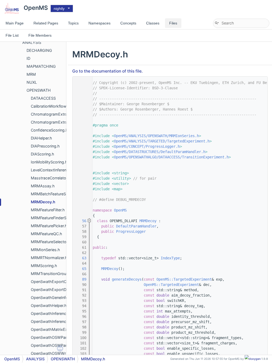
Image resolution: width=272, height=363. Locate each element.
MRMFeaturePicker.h (49, 225)
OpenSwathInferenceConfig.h (57, 313)
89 (81, 279)
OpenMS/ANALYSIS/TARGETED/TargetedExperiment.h (162, 141)
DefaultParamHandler (136, 226)
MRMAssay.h (43, 186)
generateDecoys (127, 279)
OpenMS (120, 210)
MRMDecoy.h (43, 202)
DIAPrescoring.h (45, 146)
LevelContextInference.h (52, 170)
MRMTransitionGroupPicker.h (57, 273)
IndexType (170, 258)
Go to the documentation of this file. (107, 71)
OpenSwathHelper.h (49, 305)
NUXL (32, 82)
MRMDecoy (147, 221)
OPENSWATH (39, 90)
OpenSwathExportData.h (53, 289)
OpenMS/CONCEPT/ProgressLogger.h (147, 146)
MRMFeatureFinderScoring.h (56, 218)
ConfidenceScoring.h (49, 130)
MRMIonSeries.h (45, 249)
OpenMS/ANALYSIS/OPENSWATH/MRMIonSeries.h (156, 136)
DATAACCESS (43, 98)
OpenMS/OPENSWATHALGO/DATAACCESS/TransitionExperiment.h (171, 157)
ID (28, 58)
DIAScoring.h (42, 154)
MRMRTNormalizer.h (49, 257)
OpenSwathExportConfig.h (55, 281)
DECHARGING (39, 50)
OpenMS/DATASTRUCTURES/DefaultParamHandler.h (159, 152)
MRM (31, 74)
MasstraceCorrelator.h (51, 178)
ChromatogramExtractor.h (54, 114)
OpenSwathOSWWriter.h (53, 353)
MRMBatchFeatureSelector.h (56, 194)
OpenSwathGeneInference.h (56, 297)
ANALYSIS (31, 42)
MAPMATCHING (41, 66)
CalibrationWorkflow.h (50, 106)
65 (81, 269)
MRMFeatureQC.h (46, 233)
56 (81, 221)
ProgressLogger (131, 231)
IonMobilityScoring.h (49, 162)
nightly (59, 8)
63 (81, 258)
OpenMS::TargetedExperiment (184, 279)
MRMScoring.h (44, 265)
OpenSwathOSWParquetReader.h (60, 337)
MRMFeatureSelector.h (51, 241)
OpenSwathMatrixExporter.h (56, 329)
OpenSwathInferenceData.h (55, 321)
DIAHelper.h (41, 138)
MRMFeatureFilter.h (48, 210)
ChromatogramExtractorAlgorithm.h (63, 122)
